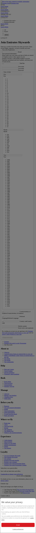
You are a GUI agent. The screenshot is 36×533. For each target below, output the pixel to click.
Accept (18, 525)
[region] (18, 515)
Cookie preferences (18, 529)
